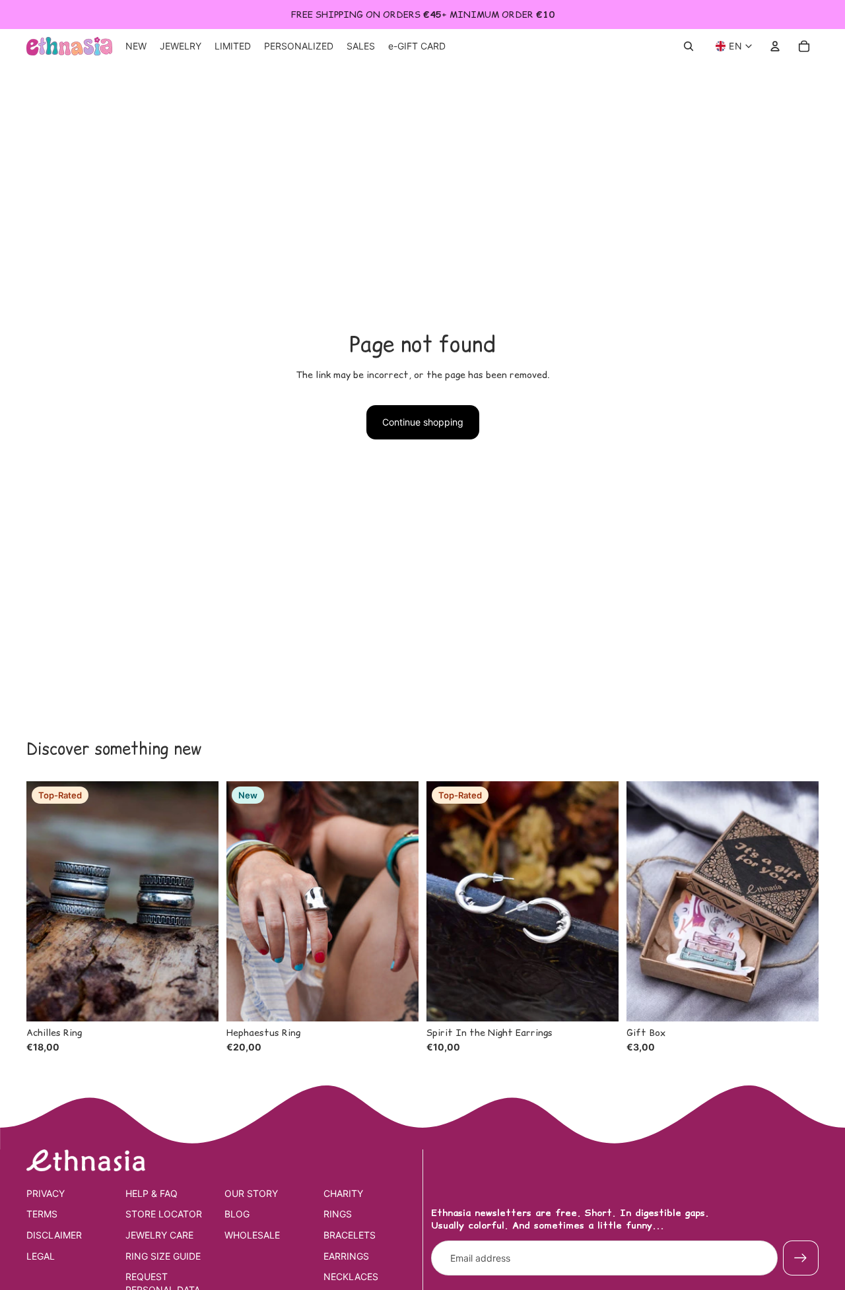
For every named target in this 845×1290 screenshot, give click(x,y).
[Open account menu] (775, 46)
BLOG (237, 1213)
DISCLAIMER (54, 1235)
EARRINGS (346, 1256)
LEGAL (40, 1256)
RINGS (337, 1213)
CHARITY (343, 1193)
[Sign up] (801, 1258)
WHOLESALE (252, 1235)
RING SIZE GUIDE (163, 1256)
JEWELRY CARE (159, 1235)
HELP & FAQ (151, 1193)
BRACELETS (349, 1235)
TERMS (41, 1213)
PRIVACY (45, 1193)
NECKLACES (350, 1276)
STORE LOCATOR (163, 1213)
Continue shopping (422, 422)
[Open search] (688, 46)
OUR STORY (251, 1193)
